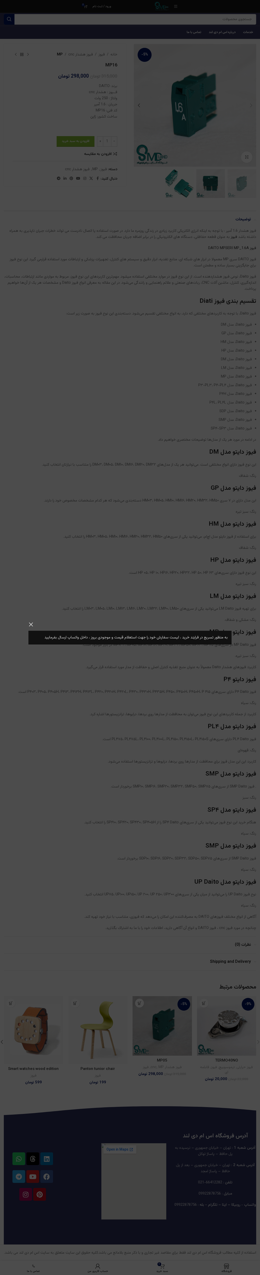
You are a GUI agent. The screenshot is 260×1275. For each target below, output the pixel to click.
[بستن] (31, 624)
